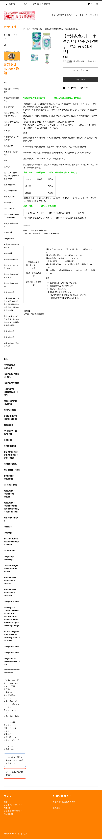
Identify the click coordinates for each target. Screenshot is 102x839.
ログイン (26, 4)
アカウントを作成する (41, 4)
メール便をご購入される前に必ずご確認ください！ (14, 760)
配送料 (69, 61)
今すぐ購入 (80, 79)
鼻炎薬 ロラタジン (12, 37)
